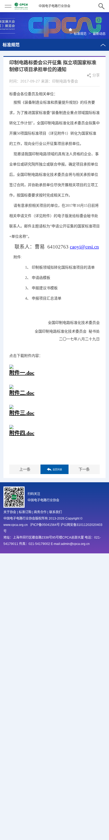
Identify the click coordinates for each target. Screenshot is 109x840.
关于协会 (9, 512)
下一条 (84, 469)
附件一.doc (21, 373)
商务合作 (40, 512)
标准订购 (25, 512)
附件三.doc (21, 413)
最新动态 (99, 34)
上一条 (24, 469)
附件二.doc (21, 393)
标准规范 (80, 34)
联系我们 (55, 512)
